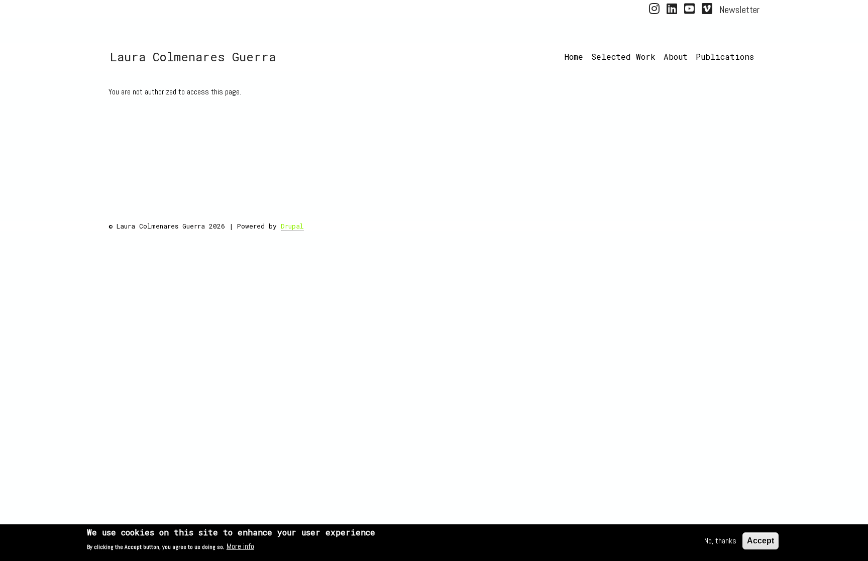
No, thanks (720, 540)
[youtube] (689, 10)
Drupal (292, 226)
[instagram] (654, 10)
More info (240, 546)
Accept (760, 540)
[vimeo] (707, 10)
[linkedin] (672, 10)
